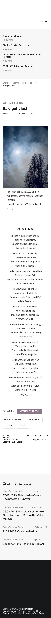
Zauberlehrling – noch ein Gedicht (23, 543)
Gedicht (9, 426)
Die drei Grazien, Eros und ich (17, 45)
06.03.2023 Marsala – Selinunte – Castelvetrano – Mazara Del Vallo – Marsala (24, 515)
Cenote (6, 613)
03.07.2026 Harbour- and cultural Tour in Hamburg (22, 55)
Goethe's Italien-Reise (13, 103)
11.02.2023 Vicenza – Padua (20, 531)
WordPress (39, 613)
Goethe (22, 426)
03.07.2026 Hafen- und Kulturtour (18, 66)
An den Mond (34, 420)
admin (5, 114)
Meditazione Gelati (12, 36)
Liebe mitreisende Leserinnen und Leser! (12, 439)
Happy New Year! (37, 438)
